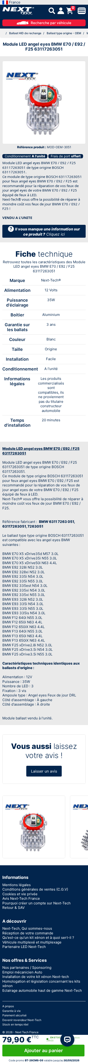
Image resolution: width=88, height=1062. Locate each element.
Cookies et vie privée (20, 894)
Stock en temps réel (15, 1024)
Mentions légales (16, 885)
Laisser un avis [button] (44, 771)
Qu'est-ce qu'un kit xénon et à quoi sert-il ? (38, 937)
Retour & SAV (13, 907)
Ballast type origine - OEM (64, 33)
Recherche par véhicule (51, 23)
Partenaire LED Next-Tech (24, 946)
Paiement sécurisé (14, 1015)
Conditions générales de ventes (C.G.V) (35, 889)
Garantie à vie (11, 1011)
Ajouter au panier (43, 1050)
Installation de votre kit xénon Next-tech (35, 976)
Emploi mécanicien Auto (22, 972)
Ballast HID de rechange (25, 33)
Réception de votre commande (27, 933)
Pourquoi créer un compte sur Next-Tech (36, 903)
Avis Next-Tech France (21, 898)
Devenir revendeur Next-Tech (21, 1020)
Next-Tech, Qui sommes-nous (27, 928)
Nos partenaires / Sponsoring (26, 967)
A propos (8, 1006)
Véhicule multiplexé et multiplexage (31, 942)
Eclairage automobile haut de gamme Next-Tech (42, 990)
